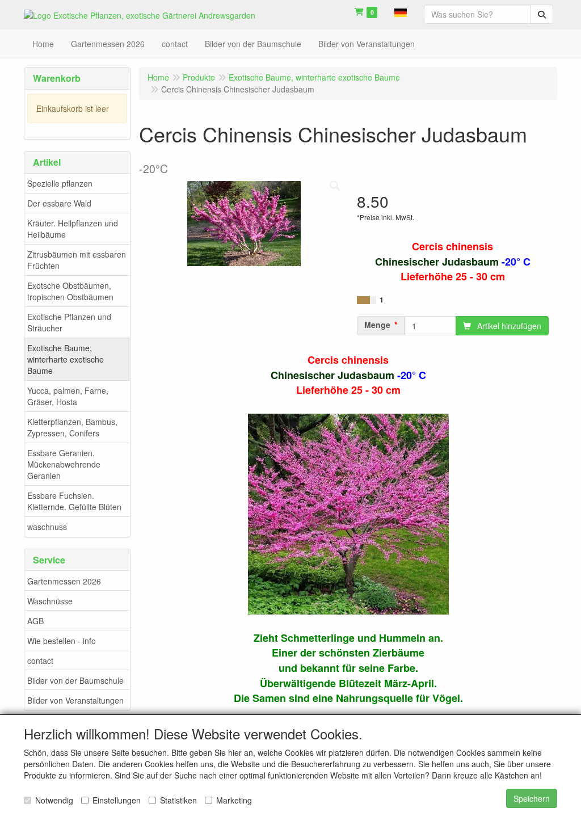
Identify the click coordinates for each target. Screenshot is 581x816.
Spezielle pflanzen (59, 183)
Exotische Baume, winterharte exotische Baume (65, 359)
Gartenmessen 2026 (64, 581)
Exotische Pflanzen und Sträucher (69, 322)
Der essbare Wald (59, 203)
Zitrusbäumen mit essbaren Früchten (76, 260)
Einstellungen (116, 800)
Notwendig (54, 800)
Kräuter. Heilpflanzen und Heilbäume (72, 228)
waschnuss (47, 526)
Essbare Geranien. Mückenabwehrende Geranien (63, 464)
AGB (35, 620)
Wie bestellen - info (61, 640)
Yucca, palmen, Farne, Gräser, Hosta (67, 396)
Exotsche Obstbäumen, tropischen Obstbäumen (70, 291)
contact (40, 660)
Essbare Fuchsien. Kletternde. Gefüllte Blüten (74, 501)
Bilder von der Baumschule (75, 680)
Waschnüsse (50, 601)
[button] (400, 11)
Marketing (234, 800)
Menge (377, 325)
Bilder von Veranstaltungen (75, 700)
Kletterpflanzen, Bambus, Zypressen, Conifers (72, 427)
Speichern (531, 798)
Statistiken (178, 800)
